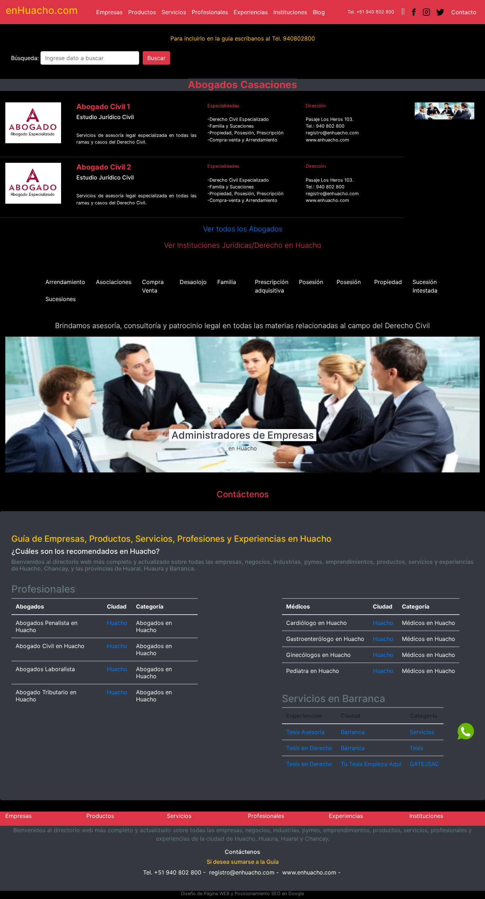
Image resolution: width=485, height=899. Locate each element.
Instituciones (291, 12)
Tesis (416, 747)
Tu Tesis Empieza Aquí (371, 763)
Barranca (353, 731)
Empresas (110, 12)
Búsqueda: (25, 57)
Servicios (175, 12)
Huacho (117, 622)
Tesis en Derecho (309, 747)
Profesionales (211, 12)
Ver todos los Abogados (242, 229)
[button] (419, 110)
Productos (143, 12)
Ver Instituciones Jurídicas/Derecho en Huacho (242, 245)
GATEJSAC (424, 763)
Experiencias (252, 12)
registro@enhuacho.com (241, 872)
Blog (320, 12)
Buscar (156, 57)
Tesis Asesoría (305, 731)
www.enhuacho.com (309, 872)
